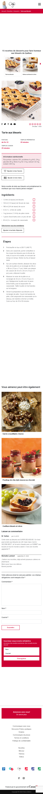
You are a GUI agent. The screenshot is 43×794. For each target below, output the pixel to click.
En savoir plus (21, 713)
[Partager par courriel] (15, 124)
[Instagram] (24, 778)
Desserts (16, 11)
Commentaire (7, 582)
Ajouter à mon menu (15, 178)
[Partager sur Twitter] (5, 124)
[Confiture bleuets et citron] (21, 504)
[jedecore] (33, 768)
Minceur (21, 751)
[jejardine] (39, 768)
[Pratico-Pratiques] (4, 768)
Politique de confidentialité (21, 741)
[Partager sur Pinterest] (8, 124)
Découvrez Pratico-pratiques (21, 729)
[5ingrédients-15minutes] (11, 768)
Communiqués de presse (21, 735)
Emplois (21, 732)
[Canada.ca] (33, 786)
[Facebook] (18, 778)
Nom (4, 608)
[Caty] (19, 768)
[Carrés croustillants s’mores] (21, 412)
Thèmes (21, 754)
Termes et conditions (21, 738)
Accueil (4, 11)
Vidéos (21, 757)
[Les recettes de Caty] (5, 4)
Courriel (5, 617)
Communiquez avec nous (21, 726)
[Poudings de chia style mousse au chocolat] (21, 458)
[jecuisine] (26, 768)
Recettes (10, 11)
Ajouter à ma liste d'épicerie (12, 230)
